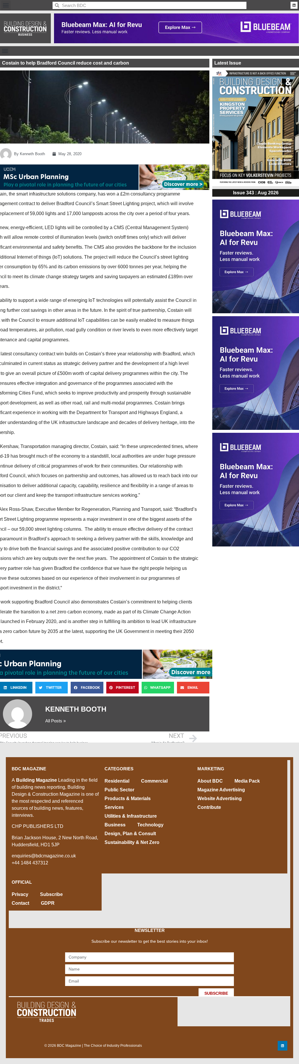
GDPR (48, 903)
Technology (150, 824)
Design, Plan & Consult (130, 833)
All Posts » (55, 721)
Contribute (209, 807)
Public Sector (119, 789)
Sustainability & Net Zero (132, 842)
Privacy (20, 894)
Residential (117, 780)
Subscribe (51, 894)
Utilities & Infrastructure (131, 816)
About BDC (210, 780)
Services (114, 807)
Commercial (154, 780)
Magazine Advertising (221, 789)
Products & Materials (128, 798)
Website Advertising (219, 798)
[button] (6, 5)
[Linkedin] (294, 5)
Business (115, 824)
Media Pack (247, 780)
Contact (20, 903)
